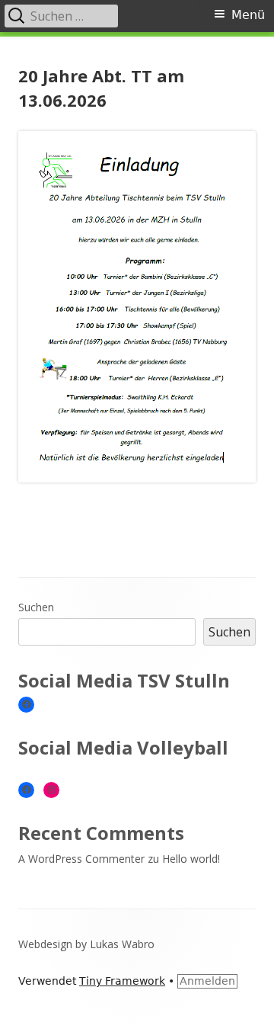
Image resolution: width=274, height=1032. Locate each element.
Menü (248, 15)
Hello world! (191, 858)
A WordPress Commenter (81, 858)
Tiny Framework (122, 981)
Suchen (36, 607)
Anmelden (207, 981)
